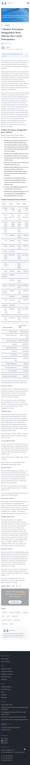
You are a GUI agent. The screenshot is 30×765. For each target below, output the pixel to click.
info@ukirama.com (7, 760)
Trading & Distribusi (6, 686)
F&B (8, 616)
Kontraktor (3, 694)
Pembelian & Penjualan (7, 674)
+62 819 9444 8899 (8, 756)
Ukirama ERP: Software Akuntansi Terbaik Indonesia (14, 719)
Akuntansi (7, 25)
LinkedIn (5, 740)
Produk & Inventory (6, 668)
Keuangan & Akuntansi (7, 671)
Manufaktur (17, 620)
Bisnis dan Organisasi (15, 612)
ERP (3, 616)
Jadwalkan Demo (14, 602)
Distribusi (25, 612)
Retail (11, 623)
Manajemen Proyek (6, 676)
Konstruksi (14, 616)
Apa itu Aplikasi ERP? (6, 704)
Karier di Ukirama (5, 661)
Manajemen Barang (7, 620)
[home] (7, 3)
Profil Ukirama (4, 659)
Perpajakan (4, 623)
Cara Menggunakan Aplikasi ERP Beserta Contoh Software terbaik (13, 713)
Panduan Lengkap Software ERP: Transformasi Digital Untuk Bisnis (14, 708)
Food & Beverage (5, 689)
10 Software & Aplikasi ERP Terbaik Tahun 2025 (13, 717)
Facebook (5, 738)
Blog (2, 25)
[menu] (28, 3)
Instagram (5, 742)
